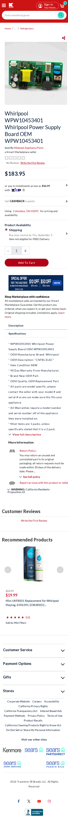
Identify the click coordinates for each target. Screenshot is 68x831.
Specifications (17, 333)
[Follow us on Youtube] (39, 800)
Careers (37, 701)
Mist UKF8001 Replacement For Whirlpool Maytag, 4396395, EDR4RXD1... (32, 603)
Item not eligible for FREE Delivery (29, 239)
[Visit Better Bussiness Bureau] (34, 811)
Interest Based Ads (51, 711)
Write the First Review (32, 162)
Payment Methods (14, 715)
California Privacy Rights (33, 706)
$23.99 (10, 590)
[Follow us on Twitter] (29, 800)
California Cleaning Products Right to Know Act (33, 725)
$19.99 (12, 595)
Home (8, 28)
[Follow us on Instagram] (49, 800)
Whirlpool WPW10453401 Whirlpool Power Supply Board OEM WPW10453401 (33, 127)
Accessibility (51, 701)
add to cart (26, 262)
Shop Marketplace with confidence (27, 296)
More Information (21, 442)
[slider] (15, 615)
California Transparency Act (20, 711)
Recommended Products (27, 539)
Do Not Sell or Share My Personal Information (33, 730)
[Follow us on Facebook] (18, 800)
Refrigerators (27, 28)
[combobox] (34, 15)
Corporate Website (18, 701)
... (15, 28)
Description (15, 325)
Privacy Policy (36, 715)
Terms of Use (54, 715)
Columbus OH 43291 (26, 211)
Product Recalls (33, 720)
